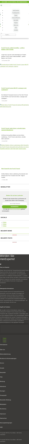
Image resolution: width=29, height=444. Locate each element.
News (15, 15)
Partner (16, 22)
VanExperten (16, 10)
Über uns (16, 25)
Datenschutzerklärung (15, 209)
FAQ (16, 27)
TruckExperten (15, 12)
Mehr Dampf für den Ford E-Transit (10, 168)
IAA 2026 (16, 20)
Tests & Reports (16, 17)
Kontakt (16, 30)
